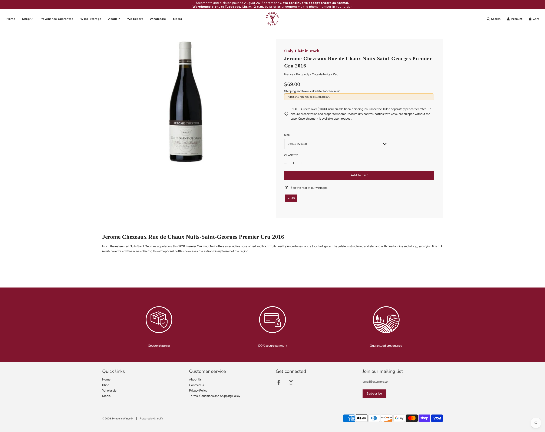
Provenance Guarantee (56, 19)
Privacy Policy (198, 390)
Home (10, 19)
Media (177, 19)
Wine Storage (90, 19)
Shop (105, 385)
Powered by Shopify (151, 418)
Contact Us (196, 385)
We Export (135, 19)
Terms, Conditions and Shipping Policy (214, 396)
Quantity (291, 155)
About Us (195, 379)
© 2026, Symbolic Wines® (117, 418)
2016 (291, 198)
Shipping (290, 91)
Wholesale (158, 19)
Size (287, 134)
